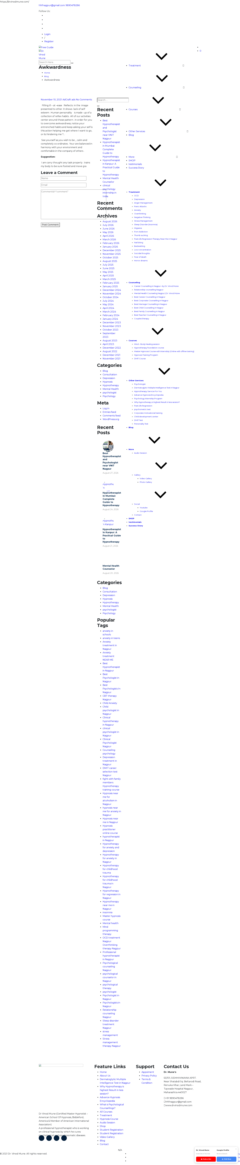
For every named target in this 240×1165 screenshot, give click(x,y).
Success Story (136, 167)
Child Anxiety (110, 703)
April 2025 (108, 275)
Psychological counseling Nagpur (110, 967)
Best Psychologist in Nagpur (111, 678)
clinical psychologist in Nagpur (111, 732)
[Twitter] (49, 1138)
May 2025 (108, 272)
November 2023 (112, 326)
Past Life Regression (143, 406)
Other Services (137, 131)
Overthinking (140, 214)
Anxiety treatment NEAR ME (108, 656)
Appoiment (148, 1072)
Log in (106, 408)
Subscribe (207, 1159)
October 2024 (110, 297)
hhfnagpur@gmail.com (52, 5)
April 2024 (108, 308)
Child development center (146, 416)
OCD (136, 195)
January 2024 (110, 319)
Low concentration (142, 250)
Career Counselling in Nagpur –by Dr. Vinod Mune (156, 286)
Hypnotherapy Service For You (148, 391)
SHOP (132, 160)
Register (49, 41)
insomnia (107, 912)
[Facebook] (41, 1138)
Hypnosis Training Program (146, 355)
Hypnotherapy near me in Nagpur (111, 905)
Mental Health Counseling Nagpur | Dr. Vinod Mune (157, 293)
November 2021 (111, 358)
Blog (131, 135)
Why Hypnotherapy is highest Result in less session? (157, 402)
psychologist (110, 392)
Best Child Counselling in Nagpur (148, 308)
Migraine (138, 228)
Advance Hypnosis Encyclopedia (148, 395)
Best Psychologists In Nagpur (111, 689)
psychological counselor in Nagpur (110, 977)
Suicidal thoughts (142, 253)
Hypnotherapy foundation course (149, 348)
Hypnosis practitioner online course (110, 829)
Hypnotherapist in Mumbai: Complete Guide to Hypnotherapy (111, 149)
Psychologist (140, 384)
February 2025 (111, 282)
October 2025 (110, 257)
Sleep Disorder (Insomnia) (146, 224)
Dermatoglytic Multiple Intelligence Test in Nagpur (156, 388)
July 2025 (108, 264)
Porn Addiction (141, 232)
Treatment (135, 65)
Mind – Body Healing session (147, 344)
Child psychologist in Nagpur (111, 710)
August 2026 (110, 221)
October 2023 (110, 329)
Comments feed (112, 415)
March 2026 (109, 239)
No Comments (84, 99)
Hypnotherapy (111, 385)
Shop (103, 1126)
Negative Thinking (142, 217)
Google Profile (146, 511)
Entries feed (109, 412)
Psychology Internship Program (148, 398)
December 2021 (111, 355)
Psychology (109, 396)
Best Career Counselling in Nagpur (149, 297)
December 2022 (112, 347)
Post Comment (50, 224)
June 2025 (108, 268)
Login (47, 34)
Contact (138, 515)
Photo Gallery (146, 482)
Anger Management (143, 203)
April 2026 (108, 236)
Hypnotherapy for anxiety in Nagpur (111, 858)
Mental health (110, 923)
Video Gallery (146, 478)
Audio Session (140, 453)
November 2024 (112, 293)
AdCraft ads (68, 99)
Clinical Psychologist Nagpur (110, 743)
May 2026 (108, 232)
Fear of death (140, 257)
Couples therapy (141, 318)
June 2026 (108, 228)
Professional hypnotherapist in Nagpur (111, 956)
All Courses (106, 1111)
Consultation (110, 374)
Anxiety (137, 210)
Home (103, 1072)
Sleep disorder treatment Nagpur (111, 1024)
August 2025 (110, 261)
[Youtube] (56, 1138)
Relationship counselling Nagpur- (149, 290)
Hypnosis (107, 381)
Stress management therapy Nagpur (112, 1042)
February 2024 (111, 315)
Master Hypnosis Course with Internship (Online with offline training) (164, 351)
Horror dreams (141, 260)
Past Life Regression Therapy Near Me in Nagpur (155, 239)
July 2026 (108, 225)
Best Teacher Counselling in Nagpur (150, 315)
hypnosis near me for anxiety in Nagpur (112, 811)
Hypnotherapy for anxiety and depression (111, 847)
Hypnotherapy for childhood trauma (111, 869)
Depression (139, 199)
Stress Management (143, 221)
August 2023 (110, 340)
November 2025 (112, 254)
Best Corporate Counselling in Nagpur (151, 300)
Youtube (144, 508)
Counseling (135, 87)
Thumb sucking (141, 235)
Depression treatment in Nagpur (110, 761)
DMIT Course (140, 358)
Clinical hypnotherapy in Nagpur (111, 721)
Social (137, 504)
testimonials (135, 164)
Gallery (137, 475)
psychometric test (142, 409)
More (131, 157)
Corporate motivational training (148, 413)
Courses (133, 109)
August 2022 (110, 351)
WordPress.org (111, 419)
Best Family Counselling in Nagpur (149, 311)
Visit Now (227, 1159)
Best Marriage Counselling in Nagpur (150, 304)
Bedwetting (139, 246)
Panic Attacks (140, 206)
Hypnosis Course (109, 1119)
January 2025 (110, 286)
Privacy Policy (149, 1075)
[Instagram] (64, 1138)
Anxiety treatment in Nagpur (110, 645)
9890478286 (73, 5)
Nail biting (138, 242)
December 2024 (112, 290)
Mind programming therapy (110, 930)
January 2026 (110, 246)
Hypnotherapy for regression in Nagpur (111, 894)
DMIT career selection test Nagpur (110, 772)
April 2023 (108, 344)
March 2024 (109, 311)
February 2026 (111, 243)
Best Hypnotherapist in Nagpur (111, 667)
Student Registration (111, 1129)
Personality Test (141, 424)
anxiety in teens (111, 638)
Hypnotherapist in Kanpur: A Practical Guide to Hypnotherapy (111, 167)
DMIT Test (138, 420)
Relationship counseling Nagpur (109, 1013)
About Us (105, 1075)
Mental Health (111, 389)
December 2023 (112, 322)
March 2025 (109, 279)
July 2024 (108, 301)
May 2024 (108, 304)
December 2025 (112, 250)
